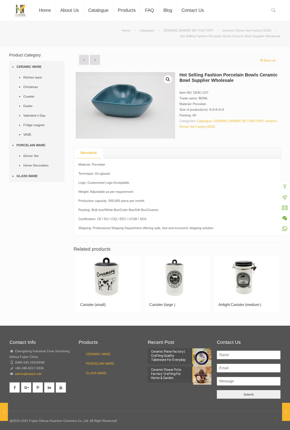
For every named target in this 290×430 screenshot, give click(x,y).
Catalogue (147, 30)
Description (89, 152)
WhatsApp (285, 228)
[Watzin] (21, 10)
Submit (249, 394)
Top (285, 187)
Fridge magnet (33, 125)
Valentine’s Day (34, 115)
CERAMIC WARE (29, 66)
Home (126, 30)
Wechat (285, 218)
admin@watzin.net (27, 374)
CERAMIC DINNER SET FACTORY (188, 30)
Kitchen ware (32, 77)
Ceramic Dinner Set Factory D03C (246, 30)
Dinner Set (31, 156)
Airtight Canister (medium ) (239, 305)
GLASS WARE (27, 176)
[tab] (89, 153)
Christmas (30, 87)
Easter (28, 106)
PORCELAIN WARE (31, 145)
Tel (285, 197)
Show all (269, 60)
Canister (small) (93, 305)
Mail (285, 208)
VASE (27, 134)
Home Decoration (35, 165)
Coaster (29, 96)
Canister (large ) (162, 305)
